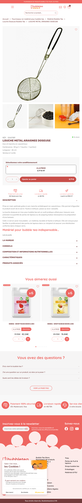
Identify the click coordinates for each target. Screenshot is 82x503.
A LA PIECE (41, 168)
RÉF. (5, 137)
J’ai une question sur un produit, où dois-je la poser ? (24, 372)
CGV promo (49, 486)
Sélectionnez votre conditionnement (21, 162)
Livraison (48, 483)
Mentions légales (51, 489)
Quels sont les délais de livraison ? (16, 378)
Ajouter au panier (28, 339)
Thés (67, 458)
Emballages (69, 469)
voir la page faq (41, 388)
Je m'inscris (26, 428)
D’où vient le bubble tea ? (13, 366)
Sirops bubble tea (72, 466)
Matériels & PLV (71, 472)
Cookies (48, 492)
